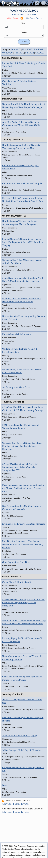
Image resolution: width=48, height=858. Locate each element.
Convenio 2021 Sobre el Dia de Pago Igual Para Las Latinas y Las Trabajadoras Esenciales (22, 446)
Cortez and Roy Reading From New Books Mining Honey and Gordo (22, 678)
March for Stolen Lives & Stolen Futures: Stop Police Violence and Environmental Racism (24, 622)
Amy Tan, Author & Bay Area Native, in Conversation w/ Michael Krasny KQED (21, 123)
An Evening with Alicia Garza (16, 387)
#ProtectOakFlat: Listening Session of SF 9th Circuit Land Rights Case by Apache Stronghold (23, 602)
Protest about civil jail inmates (16, 334)
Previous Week (18, 14)
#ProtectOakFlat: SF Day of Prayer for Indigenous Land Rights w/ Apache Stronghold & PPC (20, 467)
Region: (24, 32)
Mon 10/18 (27, 49)
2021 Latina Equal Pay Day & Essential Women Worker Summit (20, 426)
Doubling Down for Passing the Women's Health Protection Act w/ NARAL (21, 300)
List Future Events (33, 18)
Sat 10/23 (39, 53)
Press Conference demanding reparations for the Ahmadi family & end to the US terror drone (23, 488)
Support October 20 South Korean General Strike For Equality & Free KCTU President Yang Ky (22, 242)
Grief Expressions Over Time (16, 562)
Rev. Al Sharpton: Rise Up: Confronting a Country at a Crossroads (21, 507)
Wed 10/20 (7, 53)
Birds (4, 785)
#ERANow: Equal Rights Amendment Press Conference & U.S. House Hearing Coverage (23, 408)
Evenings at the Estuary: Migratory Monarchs (23, 523)
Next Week (31, 14)
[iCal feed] (3, 800)
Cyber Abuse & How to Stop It (16, 581)
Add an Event (12, 18)
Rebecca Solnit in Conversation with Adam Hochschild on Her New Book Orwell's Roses (23, 199)
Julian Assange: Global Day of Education (21, 750)
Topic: (24, 23)
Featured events (21, 804)
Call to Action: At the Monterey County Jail (22, 183)
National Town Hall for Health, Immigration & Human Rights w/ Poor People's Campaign (23, 106)
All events (6, 804)
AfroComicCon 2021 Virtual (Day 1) (19, 735)
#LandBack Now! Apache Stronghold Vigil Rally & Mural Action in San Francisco (22, 279)
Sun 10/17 (16, 49)
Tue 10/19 (38, 49)
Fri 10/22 (29, 53)
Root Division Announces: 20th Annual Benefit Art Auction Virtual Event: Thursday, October (23, 544)
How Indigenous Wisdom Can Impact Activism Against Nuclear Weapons (19, 222)
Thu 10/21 (19, 53)
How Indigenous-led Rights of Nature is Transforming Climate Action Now (21, 146)
